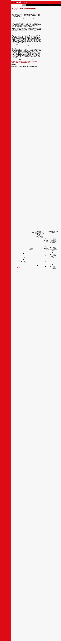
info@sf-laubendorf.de (54, 234)
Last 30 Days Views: (38, 233)
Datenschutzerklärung (9, 230)
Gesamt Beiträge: (38, 237)
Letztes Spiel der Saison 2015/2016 (22, 61)
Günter (27, 11)
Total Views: (38, 236)
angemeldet (17, 66)
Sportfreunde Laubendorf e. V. (14, 2)
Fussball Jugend (15, 11)
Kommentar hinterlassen (34, 11)
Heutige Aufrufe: (39, 231)
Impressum (9, 229)
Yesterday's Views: (38, 232)
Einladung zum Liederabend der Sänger (24, 62)
